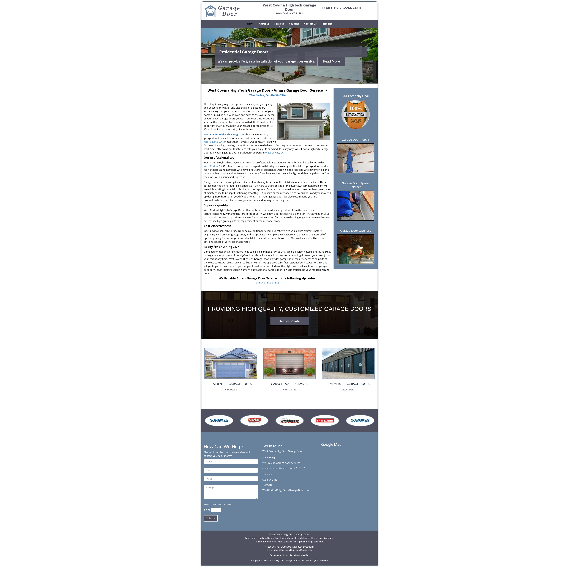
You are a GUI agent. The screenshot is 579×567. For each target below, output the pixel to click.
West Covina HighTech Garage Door (225, 134)
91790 (259, 283)
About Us (264, 23)
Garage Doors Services (289, 384)
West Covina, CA (259, 95)
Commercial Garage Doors (348, 384)
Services (279, 23)
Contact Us (310, 23)
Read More (331, 61)
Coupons (294, 23)
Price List (327, 23)
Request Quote (289, 321)
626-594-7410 (349, 7)
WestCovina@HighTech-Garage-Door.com (286, 490)
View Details (231, 389)
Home (250, 23)
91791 (267, 283)
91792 (275, 283)
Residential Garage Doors (231, 384)
